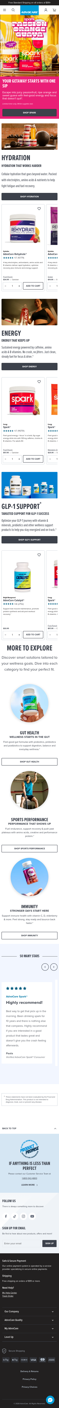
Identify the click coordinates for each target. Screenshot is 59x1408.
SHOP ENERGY (29, 366)
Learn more (28, 1185)
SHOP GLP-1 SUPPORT (29, 540)
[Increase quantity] (19, 286)
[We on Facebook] (6, 1216)
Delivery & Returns (29, 1371)
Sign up (49, 1243)
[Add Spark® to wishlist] (39, 382)
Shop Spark (29, 112)
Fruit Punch (8, 277)
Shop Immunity (29, 935)
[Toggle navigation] (4, 10)
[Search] (13, 10)
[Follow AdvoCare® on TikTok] (14, 1216)
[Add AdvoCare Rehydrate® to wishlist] (39, 209)
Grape (50, 277)
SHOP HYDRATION (29, 196)
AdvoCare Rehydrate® (15, 254)
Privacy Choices (29, 1387)
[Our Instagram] (23, 1216)
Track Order (7, 1296)
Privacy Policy (29, 1379)
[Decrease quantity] (5, 286)
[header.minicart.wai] (54, 10)
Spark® (7, 427)
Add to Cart (33, 286)
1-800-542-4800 (29, 1178)
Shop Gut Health (29, 761)
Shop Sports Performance (29, 848)
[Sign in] (46, 10)
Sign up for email (14, 1228)
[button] (45, 967)
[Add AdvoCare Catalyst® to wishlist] (39, 555)
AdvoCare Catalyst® (13, 600)
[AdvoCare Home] (29, 10)
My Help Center (9, 1293)
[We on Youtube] (32, 1216)
